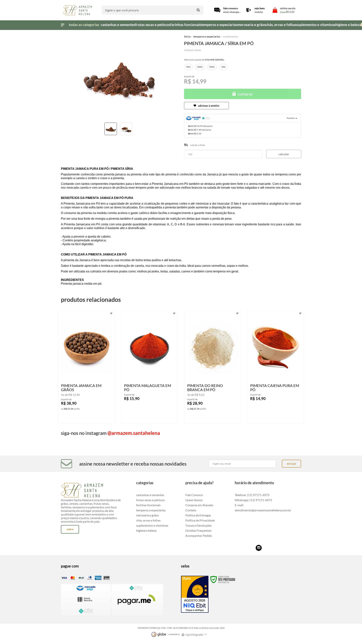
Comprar (245, 93)
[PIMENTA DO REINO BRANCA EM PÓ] (212, 367)
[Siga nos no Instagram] (259, 548)
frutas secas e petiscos (150, 500)
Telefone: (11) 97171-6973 (252, 495)
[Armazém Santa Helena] (77, 10)
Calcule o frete (197, 145)
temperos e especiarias (206, 36)
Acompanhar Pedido (198, 535)
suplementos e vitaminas (152, 525)
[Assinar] (291, 464)
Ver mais (88, 417)
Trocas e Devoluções (198, 525)
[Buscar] (198, 10)
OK (283, 154)
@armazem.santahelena (133, 433)
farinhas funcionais (148, 505)
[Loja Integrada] (195, 634)
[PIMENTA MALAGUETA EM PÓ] (149, 367)
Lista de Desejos (71, 140)
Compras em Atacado (199, 505)
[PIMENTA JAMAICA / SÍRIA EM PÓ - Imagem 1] (110, 129)
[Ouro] (195, 594)
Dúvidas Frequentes (198, 530)
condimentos (230, 36)
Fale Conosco (194, 495)
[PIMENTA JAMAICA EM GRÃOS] (86, 367)
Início (187, 36)
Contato (190, 510)
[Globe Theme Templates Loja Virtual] (165, 634)
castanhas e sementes (150, 495)
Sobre (70, 529)
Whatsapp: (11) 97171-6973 (253, 500)
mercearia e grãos (147, 515)
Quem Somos (194, 500)
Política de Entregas (198, 515)
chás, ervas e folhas (148, 520)
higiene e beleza (146, 530)
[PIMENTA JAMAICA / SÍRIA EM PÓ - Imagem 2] (126, 129)
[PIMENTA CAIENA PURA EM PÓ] (275, 367)
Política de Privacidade (200, 520)
